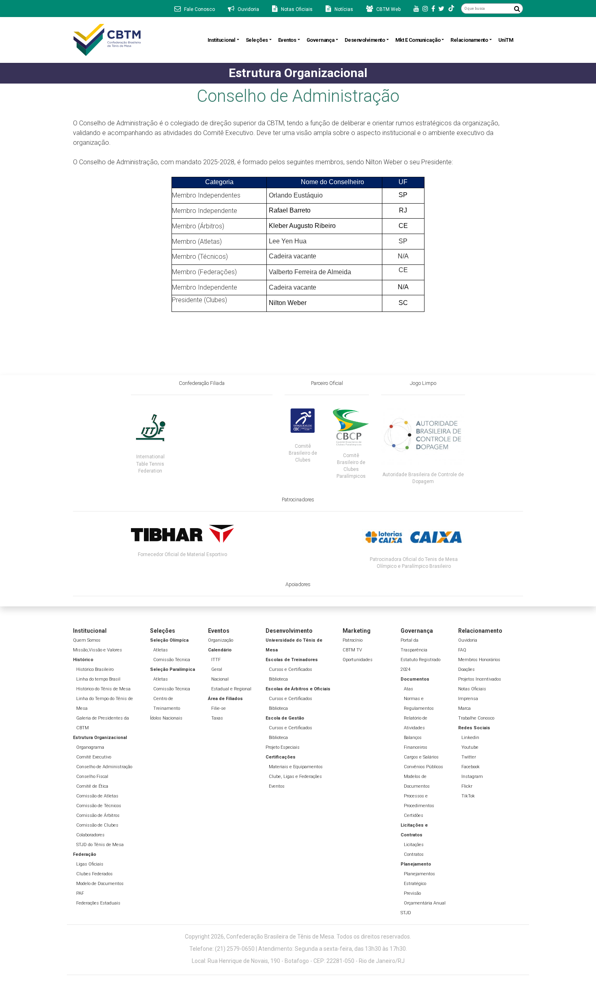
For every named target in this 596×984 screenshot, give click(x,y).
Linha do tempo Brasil (98, 679)
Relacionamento (469, 40)
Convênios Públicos (423, 766)
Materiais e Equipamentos (296, 766)
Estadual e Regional (231, 689)
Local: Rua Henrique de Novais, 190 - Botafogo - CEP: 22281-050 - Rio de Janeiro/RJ (298, 961)
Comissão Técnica (171, 659)
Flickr (466, 786)
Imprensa (468, 698)
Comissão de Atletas (97, 796)
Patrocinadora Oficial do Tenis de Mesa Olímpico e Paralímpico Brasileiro (414, 562)
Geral (216, 669)
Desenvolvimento (365, 40)
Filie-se (218, 708)
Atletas (160, 650)
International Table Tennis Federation (150, 463)
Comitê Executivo (93, 757)
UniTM (506, 40)
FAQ (462, 650)
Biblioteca (278, 679)
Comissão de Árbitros (98, 815)
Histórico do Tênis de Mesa (103, 689)
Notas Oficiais (472, 689)
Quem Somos (87, 640)
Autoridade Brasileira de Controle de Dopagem (423, 478)
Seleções (257, 40)
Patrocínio (352, 640)
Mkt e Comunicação (418, 40)
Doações (466, 669)
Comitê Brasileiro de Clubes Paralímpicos (351, 466)
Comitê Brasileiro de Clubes (303, 453)
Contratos (414, 854)
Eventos (287, 40)
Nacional (220, 679)
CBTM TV (352, 650)
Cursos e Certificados (290, 669)
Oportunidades (358, 659)
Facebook (470, 766)
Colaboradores (90, 835)
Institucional (222, 40)
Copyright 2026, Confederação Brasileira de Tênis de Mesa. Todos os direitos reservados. (298, 936)
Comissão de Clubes (97, 825)
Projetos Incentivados (479, 679)
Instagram (472, 776)
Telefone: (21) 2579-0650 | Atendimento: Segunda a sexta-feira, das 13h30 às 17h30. (298, 948)
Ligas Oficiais (89, 864)
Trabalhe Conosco (476, 718)
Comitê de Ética (92, 786)
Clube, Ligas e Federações (295, 776)
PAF (80, 893)
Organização (220, 640)
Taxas (217, 718)
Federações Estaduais (98, 903)
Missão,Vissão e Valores (97, 650)
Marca (464, 708)
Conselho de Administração (104, 766)
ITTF (216, 659)
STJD (406, 912)
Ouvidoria (467, 640)
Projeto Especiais (283, 747)
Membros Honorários (479, 659)
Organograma (90, 747)
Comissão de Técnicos (98, 805)
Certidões (413, 815)
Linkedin (470, 737)
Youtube (469, 747)
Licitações (414, 844)
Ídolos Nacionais (166, 718)
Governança (320, 40)
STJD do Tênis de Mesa (100, 844)
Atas (408, 689)
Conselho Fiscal (92, 776)
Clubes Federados (94, 874)
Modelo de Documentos (100, 883)
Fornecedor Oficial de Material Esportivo (182, 554)
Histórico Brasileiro (95, 669)
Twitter (468, 757)
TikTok (468, 796)
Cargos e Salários (421, 757)
